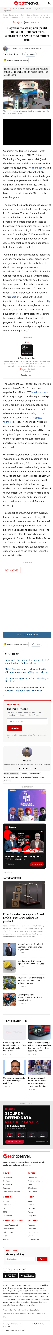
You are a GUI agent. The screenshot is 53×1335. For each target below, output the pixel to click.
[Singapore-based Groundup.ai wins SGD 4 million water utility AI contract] (9, 982)
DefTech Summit (9, 1232)
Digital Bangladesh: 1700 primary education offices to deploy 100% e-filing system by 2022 (39, 1046)
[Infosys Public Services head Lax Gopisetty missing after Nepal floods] (9, 949)
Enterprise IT (8, 1184)
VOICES (7, 1197)
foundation (38, 167)
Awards (6, 1239)
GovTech (6, 1181)
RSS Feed (31, 1313)
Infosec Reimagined (10, 1225)
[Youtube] (35, 768)
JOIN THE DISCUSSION (27, 635)
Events (5, 1236)
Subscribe (14, 728)
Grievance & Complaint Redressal (14, 1313)
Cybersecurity (33, 1177)
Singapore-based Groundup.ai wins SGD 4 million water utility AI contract (31, 980)
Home (5, 15)
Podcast (31, 1205)
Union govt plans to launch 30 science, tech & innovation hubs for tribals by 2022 (27, 661)
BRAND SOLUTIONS (13, 1221)
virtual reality (43, 301)
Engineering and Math (11, 777)
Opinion (6, 1201)
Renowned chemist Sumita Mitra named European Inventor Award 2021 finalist (24, 689)
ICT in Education (26, 777)
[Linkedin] (23, 768)
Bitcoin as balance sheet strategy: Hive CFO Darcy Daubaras (23, 858)
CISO (5, 1212)
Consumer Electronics (11, 1192)
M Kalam (13, 48)
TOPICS (32, 1173)
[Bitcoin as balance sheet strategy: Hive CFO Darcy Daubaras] (24, 841)
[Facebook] (20, 768)
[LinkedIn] (14, 1270)
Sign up (42, 1259)
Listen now (36, 864)
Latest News (13, 15)
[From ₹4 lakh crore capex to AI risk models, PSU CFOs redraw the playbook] (24, 895)
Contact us (32, 1229)
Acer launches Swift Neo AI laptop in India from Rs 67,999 (31, 962)
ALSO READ (12, 654)
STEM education (36, 392)
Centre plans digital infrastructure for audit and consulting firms (30, 997)
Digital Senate (8, 1229)
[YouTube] (19, 1270)
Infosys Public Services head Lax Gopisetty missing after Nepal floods (30, 947)
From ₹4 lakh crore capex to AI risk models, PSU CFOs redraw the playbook (24, 917)
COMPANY (33, 1221)
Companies (32, 1215)
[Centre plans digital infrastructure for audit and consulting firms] (9, 999)
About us (31, 1225)
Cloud (30, 1184)
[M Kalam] (5, 48)
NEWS (6, 1173)
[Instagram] (24, 1270)
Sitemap (6, 1317)
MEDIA (31, 1197)
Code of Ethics (33, 1239)
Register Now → (27, 375)
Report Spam (41, 1313)
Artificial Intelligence (35, 1181)
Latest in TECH (12, 878)
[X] (31, 768)
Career (30, 1236)
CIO (4, 1208)
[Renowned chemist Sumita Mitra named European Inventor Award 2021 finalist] (39, 1067)
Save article (11, 570)
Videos (30, 1201)
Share (31, 54)
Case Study (7, 1215)
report (12, 296)
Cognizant (24, 773)
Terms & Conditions (21, 1310)
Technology (7, 781)
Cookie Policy (34, 1310)
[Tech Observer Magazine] (26, 3)
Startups (6, 1188)
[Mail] (27, 768)
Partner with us (33, 1232)
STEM (42, 777)
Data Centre (32, 1192)
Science (35, 777)
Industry (22, 15)
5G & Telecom (33, 1188)
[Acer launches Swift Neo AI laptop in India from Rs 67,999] (9, 966)
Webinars (31, 1208)
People (30, 1212)
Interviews (7, 1205)
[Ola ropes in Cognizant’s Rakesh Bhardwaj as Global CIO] (14, 1067)
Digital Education (35, 773)
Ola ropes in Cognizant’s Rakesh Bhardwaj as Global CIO (14, 1081)
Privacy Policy (8, 1310)
